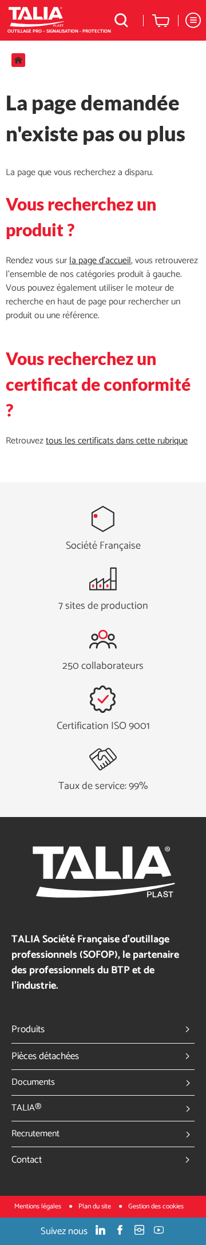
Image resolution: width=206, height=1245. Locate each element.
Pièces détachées (45, 1056)
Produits (28, 1029)
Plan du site (95, 1206)
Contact (26, 1160)
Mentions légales (38, 1206)
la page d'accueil (100, 260)
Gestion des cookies (156, 1206)
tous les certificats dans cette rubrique (117, 441)
